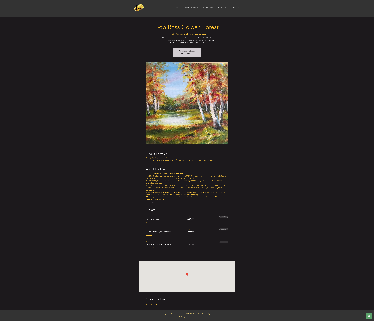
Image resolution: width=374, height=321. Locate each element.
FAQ (198, 314)
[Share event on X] (152, 304)
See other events (187, 53)
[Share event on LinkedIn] (156, 304)
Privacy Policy (206, 314)
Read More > (150, 203)
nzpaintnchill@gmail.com (171, 314)
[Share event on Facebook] (147, 304)
